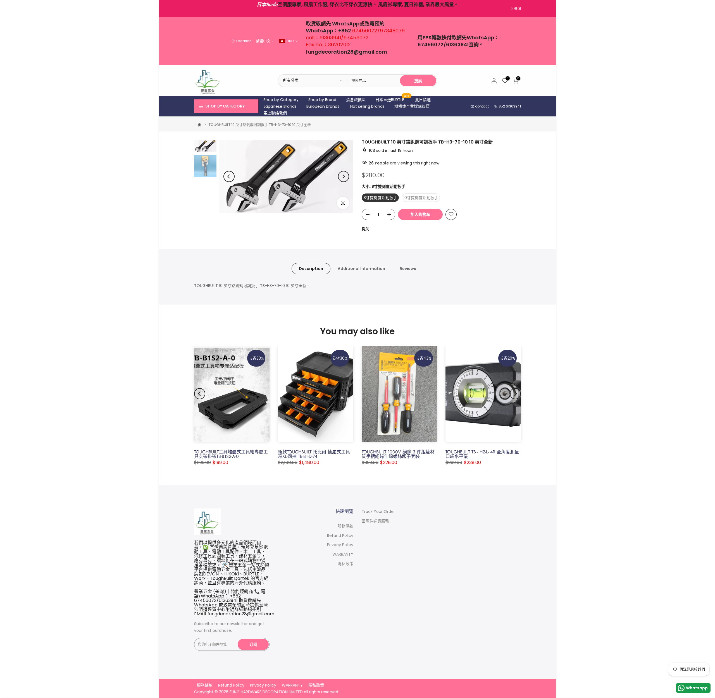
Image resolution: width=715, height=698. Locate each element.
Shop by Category (281, 99)
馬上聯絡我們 (275, 113)
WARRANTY (342, 554)
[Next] (343, 176)
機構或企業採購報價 (412, 106)
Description (311, 268)
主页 (197, 124)
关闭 (200, 8)
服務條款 (345, 526)
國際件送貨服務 (375, 521)
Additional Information (361, 268)
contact (481, 106)
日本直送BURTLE (392, 99)
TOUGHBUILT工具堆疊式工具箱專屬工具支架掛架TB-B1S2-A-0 (231, 454)
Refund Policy (340, 535)
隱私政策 (345, 563)
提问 (366, 228)
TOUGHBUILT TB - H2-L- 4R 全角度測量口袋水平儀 (482, 454)
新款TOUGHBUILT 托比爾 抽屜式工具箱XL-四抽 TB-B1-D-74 (314, 454)
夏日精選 (423, 99)
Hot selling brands (367, 106)
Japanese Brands (280, 106)
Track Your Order (378, 511)
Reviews (408, 268)
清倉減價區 (356, 99)
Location (244, 41)
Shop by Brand (322, 99)
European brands (322, 106)
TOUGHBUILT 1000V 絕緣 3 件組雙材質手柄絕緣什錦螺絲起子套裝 (398, 454)
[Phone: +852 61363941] (496, 106)
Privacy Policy (340, 545)
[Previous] (229, 176)
